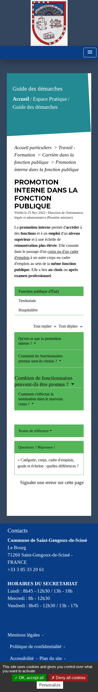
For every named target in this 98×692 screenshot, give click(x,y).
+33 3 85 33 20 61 (26, 569)
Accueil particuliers (33, 147)
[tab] (48, 291)
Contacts (18, 530)
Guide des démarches (35, 107)
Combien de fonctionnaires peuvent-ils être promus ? (43, 381)
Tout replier (45, 326)
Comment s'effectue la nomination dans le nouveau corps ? (40, 399)
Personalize (50, 685)
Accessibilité (22, 658)
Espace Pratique (50, 99)
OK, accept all (31, 678)
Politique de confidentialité (35, 646)
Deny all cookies (70, 678)
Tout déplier (71, 326)
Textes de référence (33, 431)
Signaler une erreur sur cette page (52, 482)
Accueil (21, 99)
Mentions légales (24, 634)
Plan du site (50, 658)
